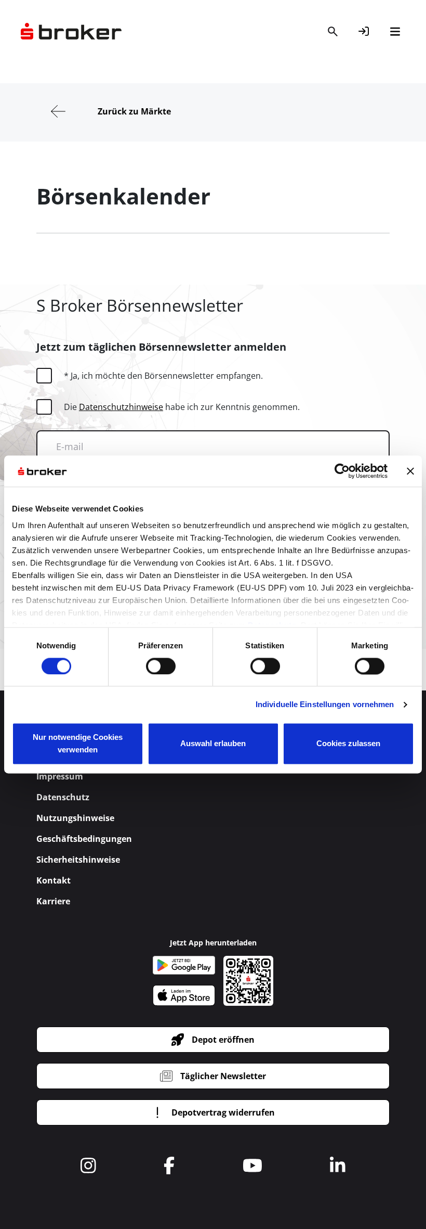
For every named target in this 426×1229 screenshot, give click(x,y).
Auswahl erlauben (213, 743)
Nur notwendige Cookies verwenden (78, 743)
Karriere (53, 901)
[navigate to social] (88, 1165)
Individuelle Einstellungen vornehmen (325, 704)
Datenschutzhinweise (121, 407)
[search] (332, 31)
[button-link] (363, 31)
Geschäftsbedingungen (84, 838)
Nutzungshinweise (75, 818)
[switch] (161, 666)
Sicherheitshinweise (78, 859)
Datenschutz (62, 797)
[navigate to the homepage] (71, 31)
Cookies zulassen (348, 743)
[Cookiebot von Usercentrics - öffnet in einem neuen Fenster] (342, 471)
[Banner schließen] (410, 471)
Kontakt (53, 880)
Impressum (59, 776)
